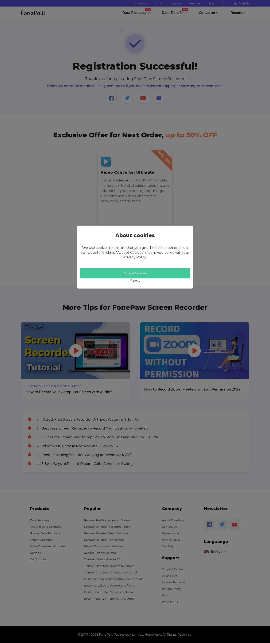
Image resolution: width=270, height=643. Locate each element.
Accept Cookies (135, 273)
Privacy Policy (134, 257)
